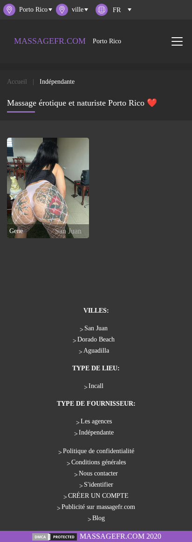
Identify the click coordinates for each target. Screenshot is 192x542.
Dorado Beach (96, 339)
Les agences (96, 421)
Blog (98, 518)
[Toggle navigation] (177, 41)
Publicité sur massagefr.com (98, 506)
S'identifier (98, 484)
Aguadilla (96, 350)
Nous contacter (98, 473)
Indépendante (96, 432)
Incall (96, 385)
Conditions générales (98, 462)
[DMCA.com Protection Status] (54, 536)
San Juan (96, 328)
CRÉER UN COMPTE (98, 495)
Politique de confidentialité (98, 451)
